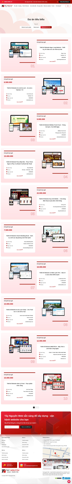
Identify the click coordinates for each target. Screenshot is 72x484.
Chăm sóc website (47, 5)
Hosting (20, 5)
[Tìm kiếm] (57, 2)
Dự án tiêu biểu (33, 5)
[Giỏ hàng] (67, 6)
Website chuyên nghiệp (26, 27)
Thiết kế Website (25, 5)
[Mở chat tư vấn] (68, 481)
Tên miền (16, 5)
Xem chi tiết (52, 61)
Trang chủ (36, 24)
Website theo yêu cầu (46, 27)
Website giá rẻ (36, 27)
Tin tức (52, 5)
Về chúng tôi (58, 5)
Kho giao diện (40, 5)
